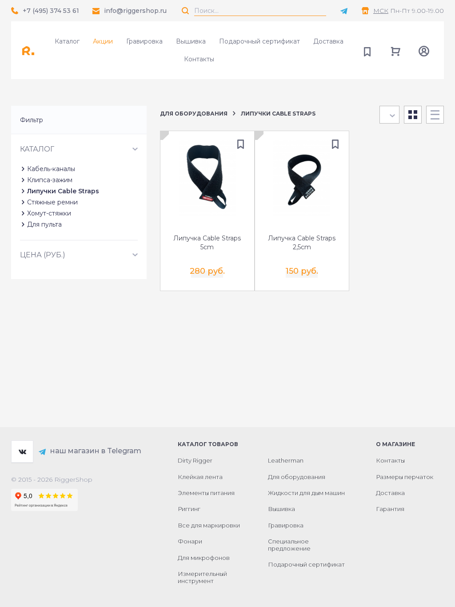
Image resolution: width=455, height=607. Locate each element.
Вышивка (191, 41)
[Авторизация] (424, 50)
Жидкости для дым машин (306, 492)
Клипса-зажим (49, 180)
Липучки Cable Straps (63, 191)
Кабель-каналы (51, 169)
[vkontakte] (22, 451)
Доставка (328, 41)
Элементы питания (206, 492)
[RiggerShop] (31, 50)
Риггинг (189, 508)
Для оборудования (194, 113)
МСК (380, 11)
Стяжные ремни (52, 202)
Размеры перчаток (404, 476)
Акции (103, 41)
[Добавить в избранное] (241, 144)
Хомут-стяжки (49, 213)
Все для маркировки (209, 525)
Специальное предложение (289, 545)
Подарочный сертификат (259, 41)
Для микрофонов (204, 557)
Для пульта (44, 224)
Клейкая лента (200, 476)
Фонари (190, 541)
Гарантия (390, 508)
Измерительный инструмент (202, 577)
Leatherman (285, 460)
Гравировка (144, 41)
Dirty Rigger (195, 460)
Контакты (199, 59)
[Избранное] (367, 50)
